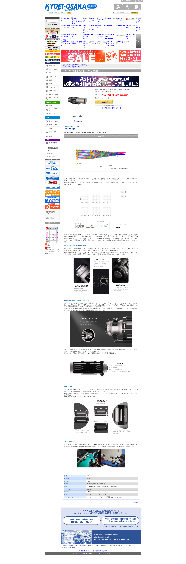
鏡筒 (50, 73)
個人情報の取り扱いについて (86, 551)
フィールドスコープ (53, 109)
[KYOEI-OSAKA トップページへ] (71, 7)
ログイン (118, 9)
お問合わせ (136, 9)
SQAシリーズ (83, 65)
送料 (97, 545)
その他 (47, 117)
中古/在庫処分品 (53, 143)
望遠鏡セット (52, 65)
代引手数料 (104, 545)
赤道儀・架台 (52, 76)
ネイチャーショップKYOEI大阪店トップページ (74, 64)
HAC (99, 12)
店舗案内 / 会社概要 (68, 545)
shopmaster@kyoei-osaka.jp (120, 520)
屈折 (69, 67)
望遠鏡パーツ (52, 80)
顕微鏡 (50, 128)
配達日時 (120, 545)
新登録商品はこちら (53, 54)
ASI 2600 (93, 12)
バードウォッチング (51, 102)
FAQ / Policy (53, 49)
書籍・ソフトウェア (53, 98)
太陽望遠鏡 (106, 12)
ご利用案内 (127, 1)
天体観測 (48, 62)
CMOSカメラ (52, 90)
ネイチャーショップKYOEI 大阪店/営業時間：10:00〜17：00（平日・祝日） (71, 10)
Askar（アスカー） (73, 65)
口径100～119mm (76, 67)
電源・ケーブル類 (53, 94)
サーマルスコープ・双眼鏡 (53, 120)
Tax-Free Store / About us (84, 545)
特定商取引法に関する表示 (101, 551)
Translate (54, 24)
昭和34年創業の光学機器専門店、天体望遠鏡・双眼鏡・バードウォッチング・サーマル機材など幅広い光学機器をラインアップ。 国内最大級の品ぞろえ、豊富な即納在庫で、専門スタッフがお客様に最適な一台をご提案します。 (74, 1)
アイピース (52, 87)
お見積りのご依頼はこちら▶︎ (112, 526)
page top (135, 502)
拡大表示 (79, 121)
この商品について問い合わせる (111, 108)
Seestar (85, 12)
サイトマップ (138, 1)
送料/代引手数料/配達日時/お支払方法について (53, 149)
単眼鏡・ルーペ (53, 124)
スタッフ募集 (51, 156)
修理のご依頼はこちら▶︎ (131, 526)
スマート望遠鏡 (53, 69)
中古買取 (50, 153)
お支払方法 (112, 545)
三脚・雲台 (52, 113)
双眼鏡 (50, 83)
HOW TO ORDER (53, 47)
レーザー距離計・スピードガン (53, 132)
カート (127, 9)
